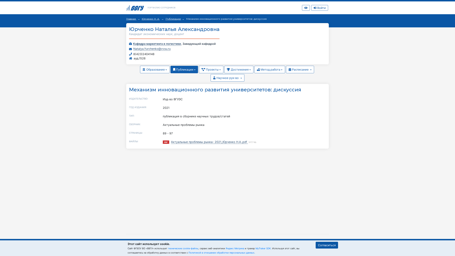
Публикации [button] (184, 69)
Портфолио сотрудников (161, 7)
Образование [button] (155, 69)
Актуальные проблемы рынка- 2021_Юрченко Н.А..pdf (209, 142)
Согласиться (327, 245)
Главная (131, 18)
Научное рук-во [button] (228, 78)
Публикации (173, 18)
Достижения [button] (239, 69)
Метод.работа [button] (270, 69)
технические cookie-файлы (183, 248)
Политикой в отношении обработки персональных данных (221, 252)
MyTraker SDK (263, 248)
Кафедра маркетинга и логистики (157, 44)
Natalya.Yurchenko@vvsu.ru (152, 48)
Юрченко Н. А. (151, 18)
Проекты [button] (212, 69)
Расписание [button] (300, 69)
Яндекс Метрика (235, 248)
